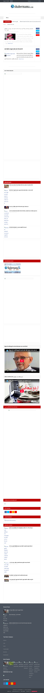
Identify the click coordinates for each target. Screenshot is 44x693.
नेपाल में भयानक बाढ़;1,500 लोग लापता (14, 614)
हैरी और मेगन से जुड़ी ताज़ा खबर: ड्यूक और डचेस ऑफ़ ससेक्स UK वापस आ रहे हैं (21, 190)
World (4, 646)
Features (4, 640)
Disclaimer (23, 691)
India (4, 643)
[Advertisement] (22, 11)
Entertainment (5, 654)
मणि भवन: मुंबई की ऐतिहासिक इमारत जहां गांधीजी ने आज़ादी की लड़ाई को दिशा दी (20, 546)
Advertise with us (16, 691)
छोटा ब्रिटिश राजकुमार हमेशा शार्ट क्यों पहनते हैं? (14, 49)
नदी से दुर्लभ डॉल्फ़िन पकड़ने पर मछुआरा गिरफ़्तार (16, 610)
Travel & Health (6, 649)
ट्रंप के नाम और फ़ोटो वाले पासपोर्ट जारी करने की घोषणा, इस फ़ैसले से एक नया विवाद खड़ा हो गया (23, 210)
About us (9, 691)
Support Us (34, 691)
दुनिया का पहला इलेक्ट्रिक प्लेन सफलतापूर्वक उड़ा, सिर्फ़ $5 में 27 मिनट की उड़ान (21, 527)
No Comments (16, 31)
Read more (10, 43)
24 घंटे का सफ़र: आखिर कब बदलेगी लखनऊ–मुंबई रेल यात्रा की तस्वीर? (19, 562)
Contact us (28, 691)
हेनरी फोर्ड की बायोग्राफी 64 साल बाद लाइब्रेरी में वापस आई (17, 227)
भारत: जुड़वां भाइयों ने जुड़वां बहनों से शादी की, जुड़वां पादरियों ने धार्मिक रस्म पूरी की (21, 579)
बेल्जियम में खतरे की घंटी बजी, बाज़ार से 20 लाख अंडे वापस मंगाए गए (20, 21)
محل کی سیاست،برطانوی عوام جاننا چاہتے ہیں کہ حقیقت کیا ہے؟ (19, 29)
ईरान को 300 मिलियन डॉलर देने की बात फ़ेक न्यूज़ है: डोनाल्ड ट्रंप (18, 206)
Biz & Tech (5, 651)
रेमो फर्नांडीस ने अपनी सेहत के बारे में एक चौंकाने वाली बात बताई (18, 575)
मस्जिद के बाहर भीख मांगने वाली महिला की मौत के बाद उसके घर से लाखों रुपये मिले (21, 185)
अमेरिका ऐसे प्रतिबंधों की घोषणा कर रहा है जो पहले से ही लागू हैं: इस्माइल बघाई (20, 623)
